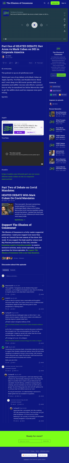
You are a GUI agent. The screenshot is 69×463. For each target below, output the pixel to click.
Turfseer (7, 313)
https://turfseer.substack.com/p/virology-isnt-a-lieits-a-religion (23, 341)
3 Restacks (21, 258)
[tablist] (9, 270)
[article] (58, 114)
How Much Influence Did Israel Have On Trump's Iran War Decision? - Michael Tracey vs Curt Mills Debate (61, 128)
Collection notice (44, 451)
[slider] (34, 39)
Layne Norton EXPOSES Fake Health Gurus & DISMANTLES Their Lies (61, 167)
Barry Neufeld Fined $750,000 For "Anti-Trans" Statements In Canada (61, 160)
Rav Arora (8, 55)
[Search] (44, 3)
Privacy (32, 451)
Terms (37, 451)
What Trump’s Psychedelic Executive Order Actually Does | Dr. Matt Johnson (61, 121)
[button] (22, 25)
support (31, 250)
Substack (26, 459)
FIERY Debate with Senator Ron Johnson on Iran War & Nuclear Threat (61, 136)
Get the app (42, 455)
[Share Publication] (48, 3)
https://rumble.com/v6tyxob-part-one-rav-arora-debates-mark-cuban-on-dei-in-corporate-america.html (21, 176)
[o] (52, 114)
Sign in (64, 3)
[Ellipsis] (43, 285)
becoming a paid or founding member (16, 245)
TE (6, 347)
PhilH (6, 298)
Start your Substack (30, 455)
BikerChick (8, 285)
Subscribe (55, 3)
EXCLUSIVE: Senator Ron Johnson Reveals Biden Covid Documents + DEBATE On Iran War (61, 152)
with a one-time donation (28, 253)
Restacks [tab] (12, 270)
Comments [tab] (6, 270)
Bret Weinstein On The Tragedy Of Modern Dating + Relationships (61, 113)
